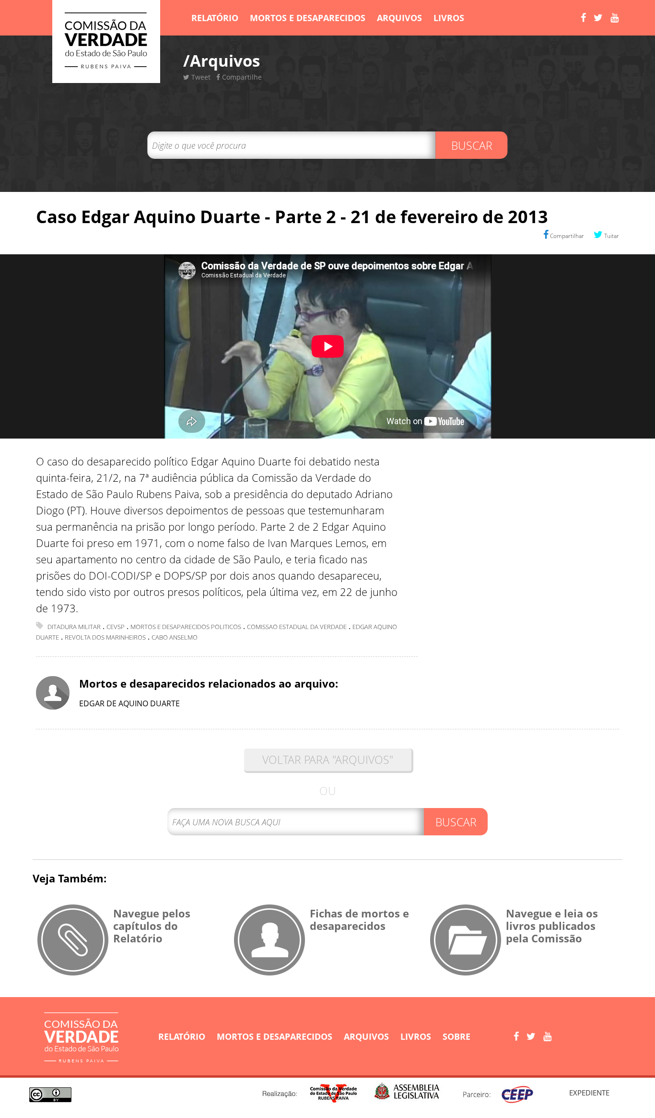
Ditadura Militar (74, 626)
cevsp (115, 626)
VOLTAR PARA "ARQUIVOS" (327, 759)
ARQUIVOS (399, 18)
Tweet (200, 77)
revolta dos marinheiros (105, 637)
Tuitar (611, 236)
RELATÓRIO (214, 18)
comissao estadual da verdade (297, 626)
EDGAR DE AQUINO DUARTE (129, 703)
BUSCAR (471, 145)
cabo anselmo (175, 637)
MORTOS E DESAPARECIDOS (307, 18)
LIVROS (448, 18)
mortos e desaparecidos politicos (185, 626)
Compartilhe (241, 77)
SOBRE (456, 1036)
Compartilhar (566, 236)
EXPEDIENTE (589, 1092)
